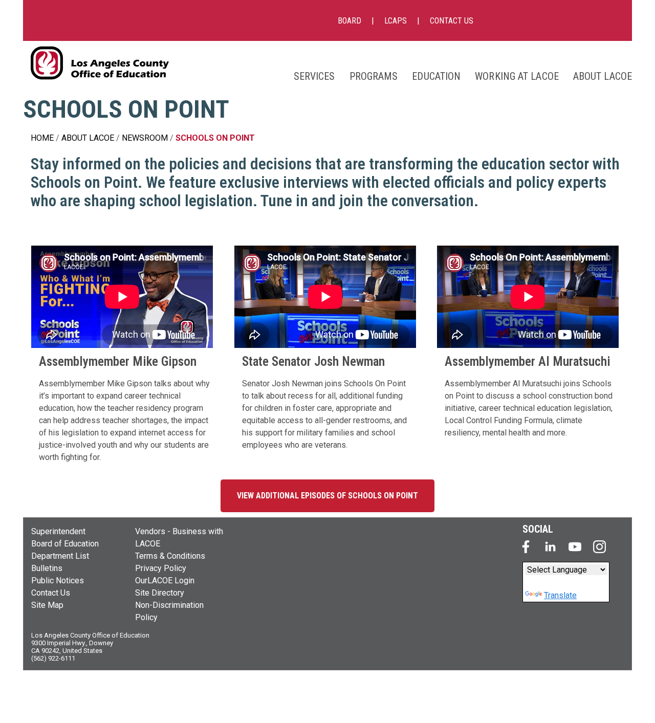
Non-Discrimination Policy (169, 611)
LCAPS (395, 21)
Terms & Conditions (170, 556)
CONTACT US (451, 21)
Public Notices (57, 580)
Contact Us (50, 593)
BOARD (349, 21)
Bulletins (46, 568)
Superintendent (58, 531)
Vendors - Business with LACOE (179, 538)
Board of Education (65, 544)
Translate (560, 595)
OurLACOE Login (164, 580)
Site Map (47, 605)
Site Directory (159, 593)
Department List (60, 556)
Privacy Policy (160, 568)
